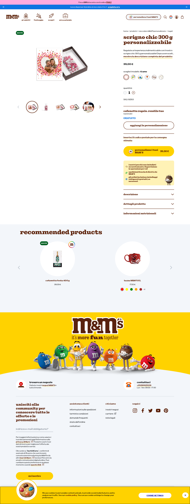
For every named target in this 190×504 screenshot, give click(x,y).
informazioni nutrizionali (139, 213)
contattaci (75, 426)
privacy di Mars (23, 442)
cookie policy (71, 495)
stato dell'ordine (77, 422)
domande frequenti (79, 418)
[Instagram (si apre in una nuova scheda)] (135, 410)
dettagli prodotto (134, 204)
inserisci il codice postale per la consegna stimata (145, 139)
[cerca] (165, 17)
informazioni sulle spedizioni (83, 409)
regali (170, 31)
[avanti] (186, 7)
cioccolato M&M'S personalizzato (152, 31)
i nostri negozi (112, 409)
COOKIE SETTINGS (155, 495)
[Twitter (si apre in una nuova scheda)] (150, 410)
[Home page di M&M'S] (12, 17)
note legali (110, 418)
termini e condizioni (79, 413)
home (125, 31)
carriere (109, 413)
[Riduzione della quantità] (125, 93)
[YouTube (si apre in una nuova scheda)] (158, 410)
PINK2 (109, 2)
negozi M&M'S (48, 385)
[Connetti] (176, 17)
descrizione (130, 194)
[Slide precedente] (20, 267)
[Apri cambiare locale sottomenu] (170, 17)
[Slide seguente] (101, 107)
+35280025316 (144, 385)
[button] (32, 107)
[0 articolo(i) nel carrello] (182, 17)
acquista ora (114, 7)
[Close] (185, 495)
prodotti (133, 31)
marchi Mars (25, 458)
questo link (36, 465)
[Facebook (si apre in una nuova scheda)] (142, 410)
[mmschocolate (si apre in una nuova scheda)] (166, 410)
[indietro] (3, 7)
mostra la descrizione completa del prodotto (147, 56)
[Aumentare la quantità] (133, 93)
